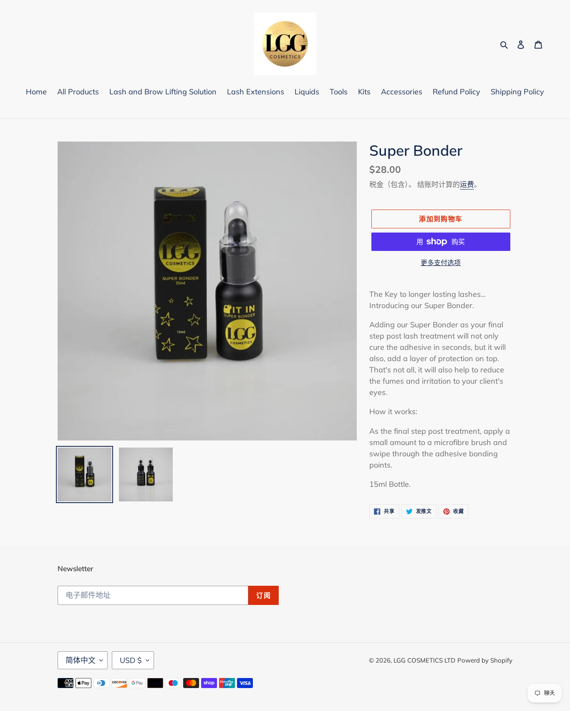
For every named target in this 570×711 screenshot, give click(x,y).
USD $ (131, 660)
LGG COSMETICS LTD (424, 660)
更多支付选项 (441, 262)
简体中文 (81, 660)
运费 (467, 184)
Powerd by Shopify (484, 660)
